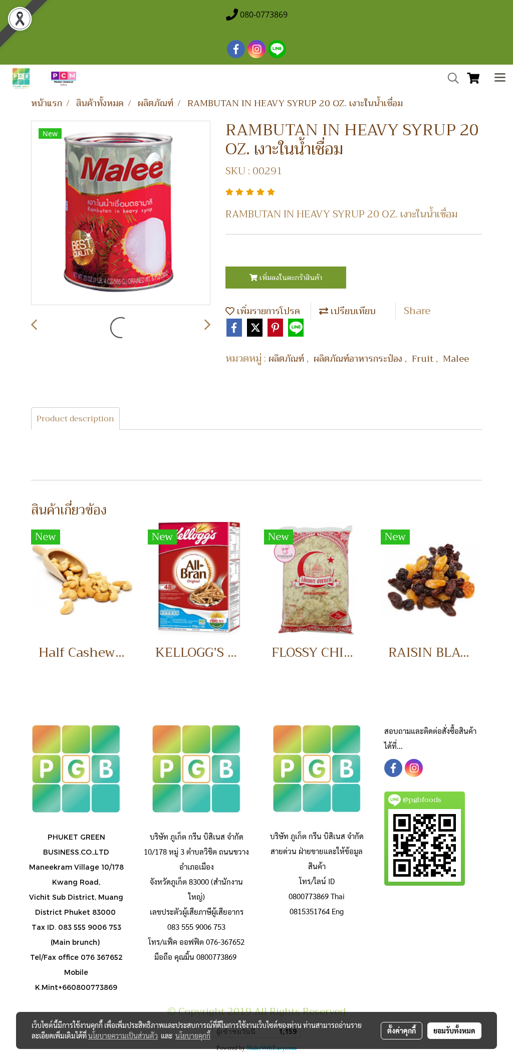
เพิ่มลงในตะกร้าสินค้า (290, 278)
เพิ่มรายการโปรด (267, 311)
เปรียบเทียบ (352, 311)
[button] (450, 78)
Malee (456, 359)
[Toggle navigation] (500, 79)
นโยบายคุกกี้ (192, 1035)
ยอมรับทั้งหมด (454, 1030)
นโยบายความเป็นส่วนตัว (123, 1035)
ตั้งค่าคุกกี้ (401, 1030)
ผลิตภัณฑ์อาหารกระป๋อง (359, 359)
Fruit (424, 359)
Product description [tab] (75, 419)
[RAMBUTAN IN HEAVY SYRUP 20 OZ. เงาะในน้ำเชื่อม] (121, 213)
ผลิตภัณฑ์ (288, 359)
